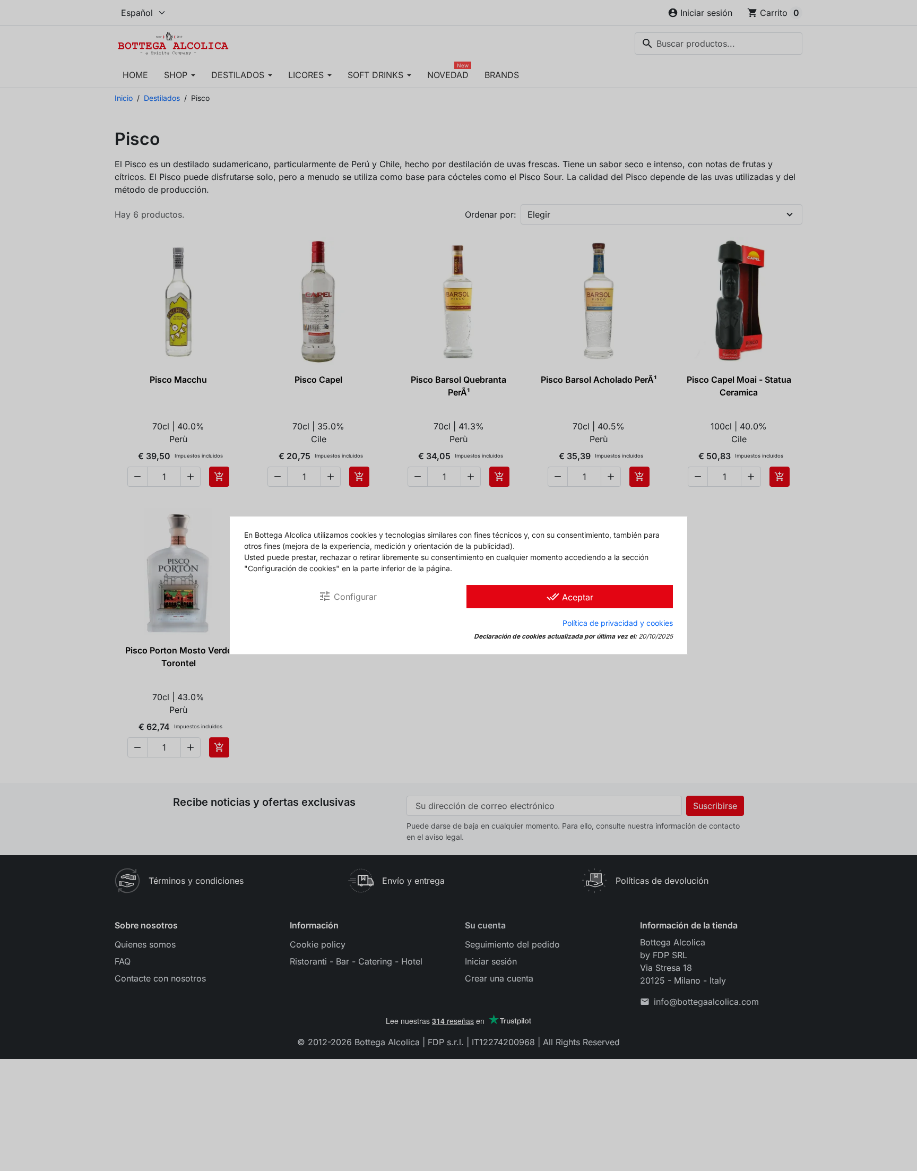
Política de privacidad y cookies (618, 623)
